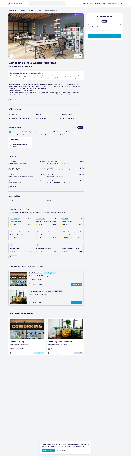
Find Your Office (88, 3)
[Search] (63, 3)
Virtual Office (12, 10)
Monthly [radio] (80, 127)
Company (98, 3)
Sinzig (31, 10)
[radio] (104, 28)
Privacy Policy (80, 446)
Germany (22, 10)
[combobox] (47, 3)
